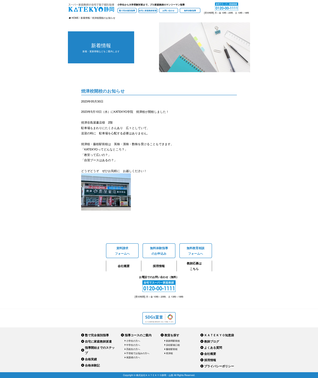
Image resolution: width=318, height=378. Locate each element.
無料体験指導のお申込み (159, 250)
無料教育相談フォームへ (196, 250)
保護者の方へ (133, 357)
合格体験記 (92, 365)
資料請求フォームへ (122, 250)
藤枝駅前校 (172, 349)
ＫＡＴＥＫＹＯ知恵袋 (219, 335)
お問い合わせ (168, 10)
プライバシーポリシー (219, 366)
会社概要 (124, 266)
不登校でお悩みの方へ (137, 353)
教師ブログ (211, 341)
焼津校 (169, 353)
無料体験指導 (190, 10)
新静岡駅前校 (173, 340)
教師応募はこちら (194, 266)
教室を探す (171, 335)
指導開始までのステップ (100, 350)
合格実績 (91, 359)
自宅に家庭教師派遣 (148, 10)
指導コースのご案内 (138, 335)
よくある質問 (213, 347)
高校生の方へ (133, 349)
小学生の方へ (133, 340)
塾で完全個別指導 (127, 10)
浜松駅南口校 (173, 344)
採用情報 (159, 266)
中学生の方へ (133, 344)
